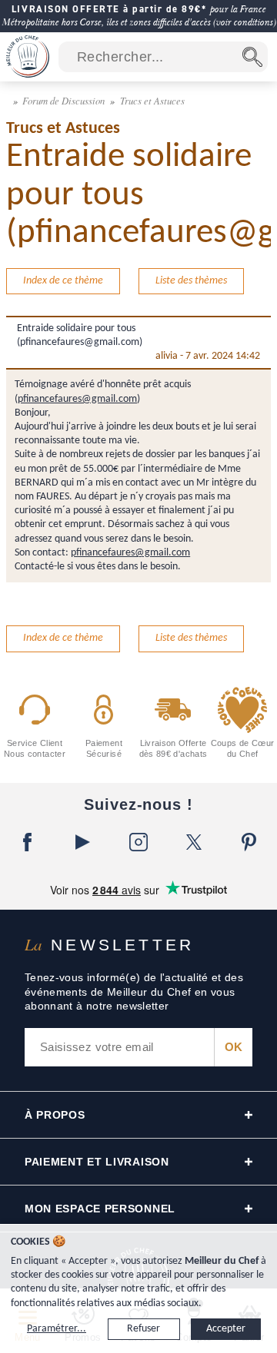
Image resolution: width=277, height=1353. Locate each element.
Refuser (143, 1329)
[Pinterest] (249, 842)
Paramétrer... (56, 1329)
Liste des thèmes (191, 281)
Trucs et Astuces (152, 100)
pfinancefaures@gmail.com (77, 399)
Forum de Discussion (64, 100)
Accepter (225, 1329)
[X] (194, 842)
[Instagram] (138, 842)
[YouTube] (83, 842)
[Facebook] (27, 842)
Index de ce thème (63, 281)
